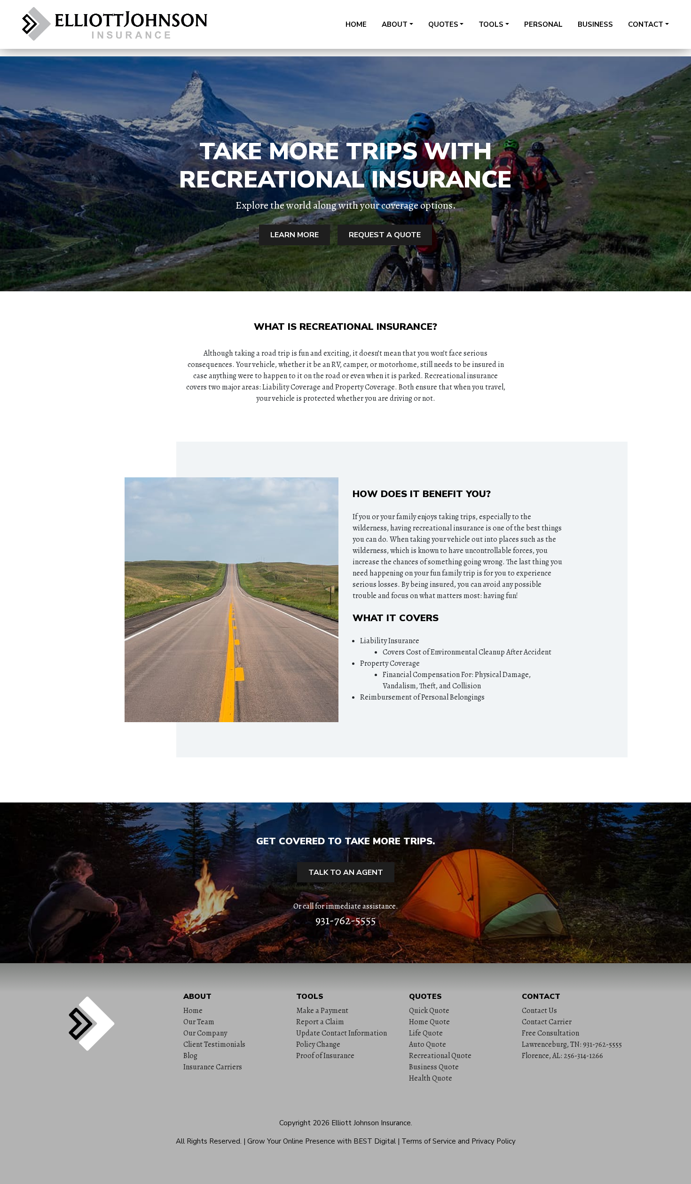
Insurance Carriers (212, 1067)
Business (595, 24)
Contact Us (539, 1010)
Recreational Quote (440, 1056)
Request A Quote (385, 235)
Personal (543, 24)
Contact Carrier (547, 1022)
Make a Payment (322, 1010)
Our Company (205, 1033)
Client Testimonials (214, 1044)
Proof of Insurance (325, 1056)
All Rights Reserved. (209, 1141)
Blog (190, 1056)
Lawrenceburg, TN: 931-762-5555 (572, 1044)
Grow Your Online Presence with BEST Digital (321, 1141)
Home (356, 24)
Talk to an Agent (345, 872)
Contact (645, 24)
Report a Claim (320, 1022)
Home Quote (429, 1022)
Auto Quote (427, 1044)
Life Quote (426, 1033)
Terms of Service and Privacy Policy (458, 1141)
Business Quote (434, 1067)
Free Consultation (550, 1033)
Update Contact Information (341, 1033)
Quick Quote (429, 1010)
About (395, 24)
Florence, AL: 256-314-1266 (562, 1056)
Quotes (443, 24)
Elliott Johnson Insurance (371, 1123)
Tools (491, 24)
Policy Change (318, 1044)
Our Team (198, 1022)
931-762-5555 (345, 920)
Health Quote (430, 1078)
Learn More (294, 235)
